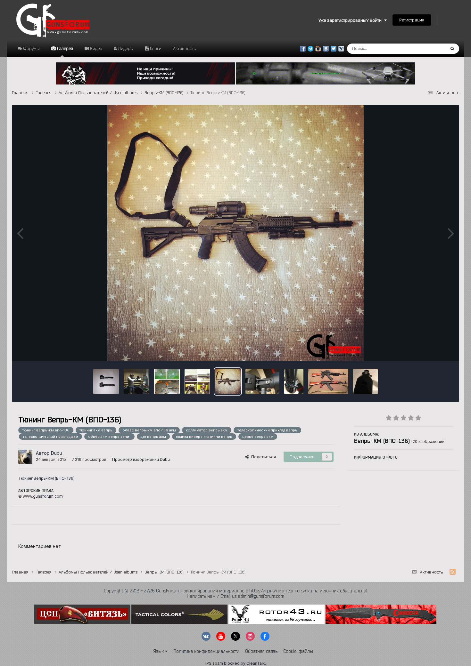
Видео (95, 48)
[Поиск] (452, 49)
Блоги (155, 48)
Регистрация (411, 20)
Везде (431, 48)
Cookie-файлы (298, 651)
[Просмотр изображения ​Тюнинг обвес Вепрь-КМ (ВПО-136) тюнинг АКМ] (328, 381)
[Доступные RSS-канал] (452, 571)
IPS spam (214, 663)
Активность (184, 48)
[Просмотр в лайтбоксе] (235, 233)
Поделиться (262, 456)
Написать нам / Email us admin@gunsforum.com (235, 596)
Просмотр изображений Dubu (141, 459)
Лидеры (125, 48)
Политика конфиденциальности (206, 651)
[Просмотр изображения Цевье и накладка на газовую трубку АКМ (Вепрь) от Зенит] (293, 381)
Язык (159, 651)
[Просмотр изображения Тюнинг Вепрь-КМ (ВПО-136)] (228, 381)
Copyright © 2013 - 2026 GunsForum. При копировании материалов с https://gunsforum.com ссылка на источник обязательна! (235, 590)
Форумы (31, 48)
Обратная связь (261, 651)
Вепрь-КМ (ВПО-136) (382, 440)
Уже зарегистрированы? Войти (351, 20)
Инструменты (431, 349)
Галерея (64, 48)
